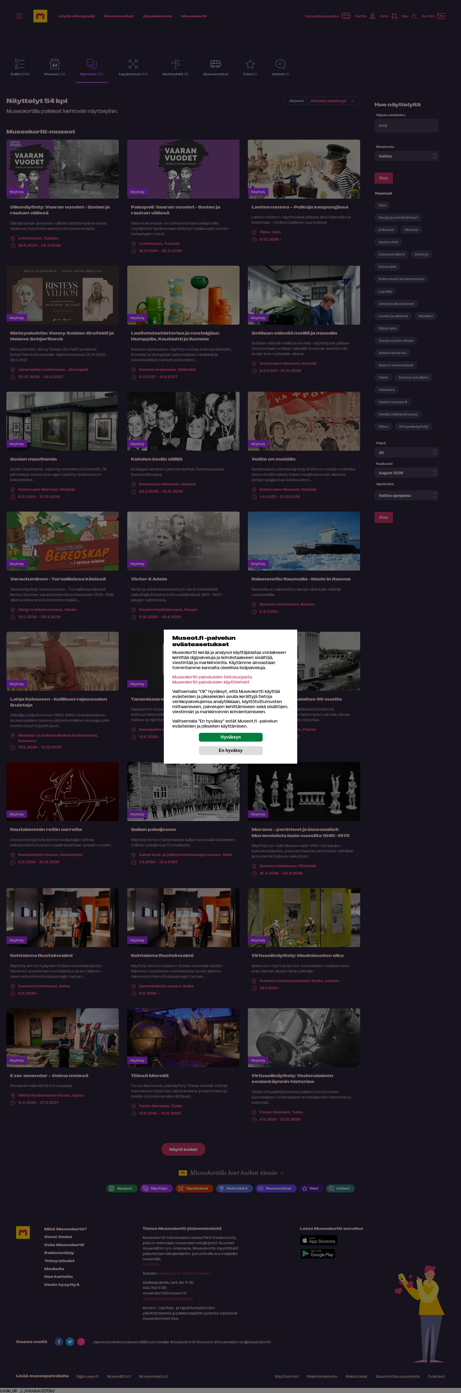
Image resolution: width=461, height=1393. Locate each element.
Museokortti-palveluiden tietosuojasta (212, 676)
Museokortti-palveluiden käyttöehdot (210, 681)
